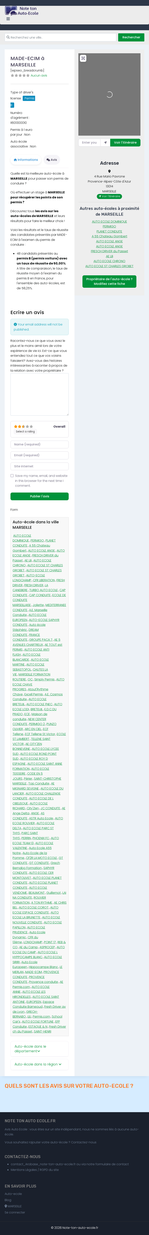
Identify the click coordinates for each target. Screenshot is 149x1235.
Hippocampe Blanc (43, 967)
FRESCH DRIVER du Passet (109, 251)
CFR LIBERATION (44, 580)
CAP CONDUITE (40, 595)
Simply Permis (44, 679)
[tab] (39, 1049)
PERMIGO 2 (37, 724)
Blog (8, 1200)
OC (30, 679)
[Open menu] (8, 19)
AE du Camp (28, 947)
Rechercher (131, 37)
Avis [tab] (54, 160)
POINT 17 (50, 942)
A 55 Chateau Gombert (109, 236)
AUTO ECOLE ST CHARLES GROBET (109, 266)
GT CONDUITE (39, 863)
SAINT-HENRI (42, 1031)
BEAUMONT (37, 893)
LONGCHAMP (33, 942)
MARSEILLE (14, 1206)
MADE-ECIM (33, 972)
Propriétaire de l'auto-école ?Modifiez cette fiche (109, 281)
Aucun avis (39, 75)
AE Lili (28, 560)
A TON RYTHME (41, 902)
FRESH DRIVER (33, 585)
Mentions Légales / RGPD (29, 1170)
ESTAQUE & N (38, 1026)
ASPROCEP (47, 947)
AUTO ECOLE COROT (34, 907)
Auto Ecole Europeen (25, 964)
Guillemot (53, 893)
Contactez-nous (83, 1142)
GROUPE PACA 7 (40, 639)
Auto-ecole (13, 1194)
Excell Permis (33, 694)
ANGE (35, 813)
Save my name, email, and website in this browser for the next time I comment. (41, 481)
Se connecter (15, 1212)
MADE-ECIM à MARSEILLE (27, 61)
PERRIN (26, 838)
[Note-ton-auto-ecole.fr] (22, 11)
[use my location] (105, 142)
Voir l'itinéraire (125, 142)
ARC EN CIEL (33, 729)
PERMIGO (37, 540)
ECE (27, 714)
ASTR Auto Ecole (41, 818)
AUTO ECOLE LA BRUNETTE (36, 915)
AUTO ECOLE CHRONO (109, 261)
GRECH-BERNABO (25, 1014)
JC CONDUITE (50, 808)
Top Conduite (38, 783)
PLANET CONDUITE (109, 231)
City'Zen (33, 808)
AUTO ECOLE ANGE (41, 550)
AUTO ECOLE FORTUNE (38, 1021)
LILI (29, 1016)
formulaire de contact (112, 1164)
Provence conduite (43, 982)
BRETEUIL (37, 709)
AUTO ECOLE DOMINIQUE (22, 538)
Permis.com (41, 1016)
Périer (28, 778)
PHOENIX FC (41, 838)
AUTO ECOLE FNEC (39, 704)
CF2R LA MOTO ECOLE (41, 858)
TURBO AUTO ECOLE (43, 590)
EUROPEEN (34, 1002)
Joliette (38, 605)
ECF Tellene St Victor (40, 734)
